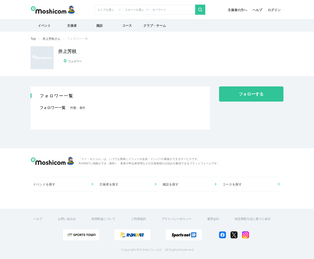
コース (127, 25)
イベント (44, 25)
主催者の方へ (237, 10)
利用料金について (103, 219)
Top (33, 38)
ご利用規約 (138, 219)
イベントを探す (44, 184)
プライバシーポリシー (176, 219)
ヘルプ (257, 10)
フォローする (251, 93)
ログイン (274, 10)
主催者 (72, 25)
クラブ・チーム (154, 25)
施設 (99, 25)
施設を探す (171, 184)
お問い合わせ (67, 219)
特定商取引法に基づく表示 (253, 219)
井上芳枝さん (51, 38)
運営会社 (213, 219)
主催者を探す (109, 184)
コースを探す (232, 184)
